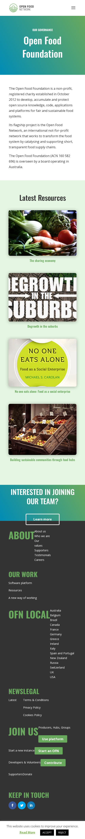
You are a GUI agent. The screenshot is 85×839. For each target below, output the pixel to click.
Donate (27, 774)
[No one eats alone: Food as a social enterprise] (42, 363)
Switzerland (57, 667)
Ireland (54, 644)
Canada (55, 625)
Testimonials (42, 555)
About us (40, 531)
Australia (55, 610)
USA (52, 677)
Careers (39, 560)
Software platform (20, 583)
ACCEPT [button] (47, 832)
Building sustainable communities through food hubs (42, 459)
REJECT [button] (62, 832)
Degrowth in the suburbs (42, 326)
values (38, 545)
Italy (52, 648)
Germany (56, 634)
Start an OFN (48, 751)
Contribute (53, 762)
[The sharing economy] (42, 233)
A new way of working (22, 598)
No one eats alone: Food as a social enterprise (42, 391)
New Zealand (58, 658)
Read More (27, 832)
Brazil (53, 620)
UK (52, 672)
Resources (15, 590)
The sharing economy (43, 260)
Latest (12, 700)
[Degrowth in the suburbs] (42, 297)
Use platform (52, 739)
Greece (54, 639)
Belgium (55, 615)
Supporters (41, 550)
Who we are (42, 536)
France (54, 629)
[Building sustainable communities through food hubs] (42, 429)
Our (36, 541)
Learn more (42, 519)
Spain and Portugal (62, 653)
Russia (54, 663)
